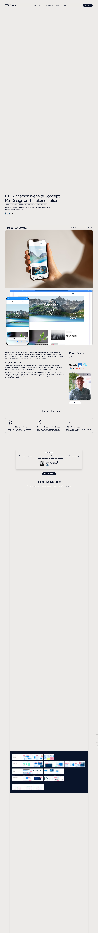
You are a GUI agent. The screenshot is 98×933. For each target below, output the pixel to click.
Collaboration (49, 5)
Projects (34, 5)
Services (41, 5)
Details (72, 227)
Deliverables (90, 227)
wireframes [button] (45, 374)
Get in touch (88, 5)
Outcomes (77, 227)
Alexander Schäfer (51, 462)
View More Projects (49, 473)
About (65, 5)
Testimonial (83, 227)
